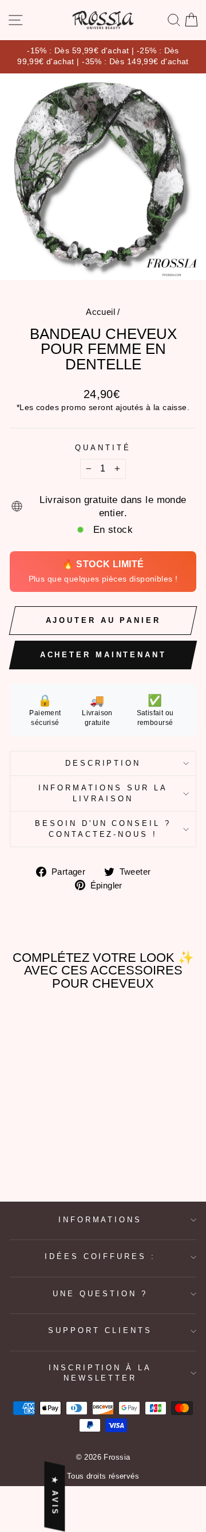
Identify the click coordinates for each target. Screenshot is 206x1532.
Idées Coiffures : (100, 1256)
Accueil (100, 312)
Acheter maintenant (103, 654)
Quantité (103, 447)
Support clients (100, 1330)
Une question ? (100, 1293)
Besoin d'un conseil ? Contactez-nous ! (103, 829)
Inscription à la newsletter (100, 1373)
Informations (100, 1219)
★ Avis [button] (54, 1497)
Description (103, 763)
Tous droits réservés (103, 1476)
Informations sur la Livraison (103, 793)
